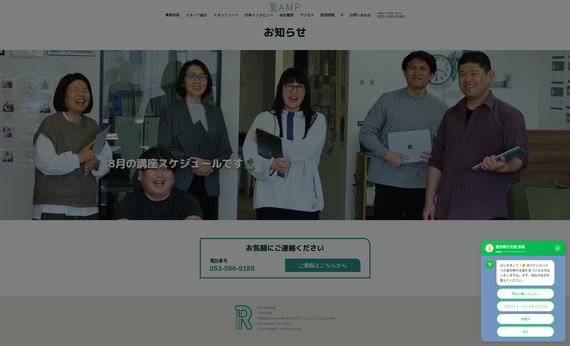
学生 (525, 332)
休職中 (525, 319)
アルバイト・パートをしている (525, 306)
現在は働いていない (525, 294)
